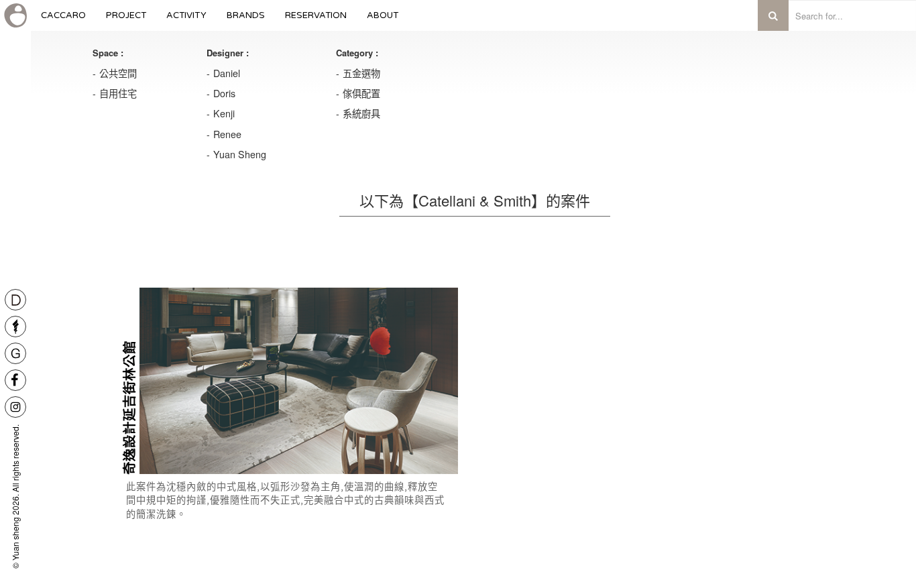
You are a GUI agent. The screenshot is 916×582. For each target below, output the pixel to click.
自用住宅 (118, 93)
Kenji (224, 113)
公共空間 (118, 73)
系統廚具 (361, 113)
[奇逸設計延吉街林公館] (298, 381)
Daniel (226, 73)
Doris (224, 93)
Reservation (316, 20)
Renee (227, 134)
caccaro (64, 20)
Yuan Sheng (239, 154)
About (382, 20)
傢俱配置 (361, 93)
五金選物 (361, 73)
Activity (186, 20)
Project (126, 20)
